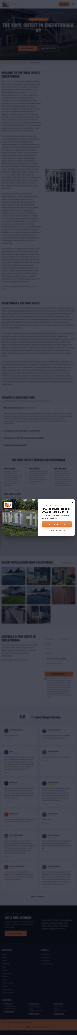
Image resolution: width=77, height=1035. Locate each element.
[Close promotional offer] (72, 502)
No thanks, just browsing (57, 530)
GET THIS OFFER (56, 524)
